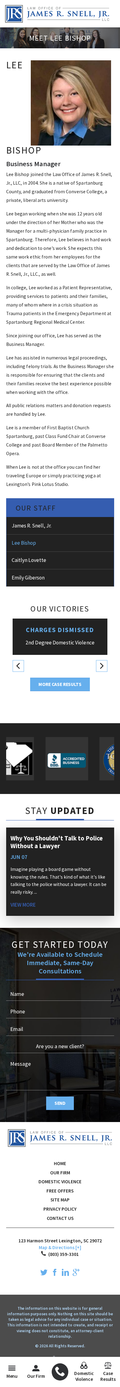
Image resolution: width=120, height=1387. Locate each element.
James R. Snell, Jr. (31, 525)
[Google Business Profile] (76, 1273)
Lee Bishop (24, 542)
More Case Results (59, 684)
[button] (18, 666)
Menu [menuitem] (12, 1376)
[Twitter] (43, 1273)
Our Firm (60, 1173)
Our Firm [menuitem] (36, 1376)
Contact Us (60, 1218)
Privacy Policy (60, 1209)
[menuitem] (60, 1372)
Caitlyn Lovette (29, 560)
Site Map (60, 1200)
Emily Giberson (28, 577)
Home (60, 1163)
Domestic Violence (60, 1182)
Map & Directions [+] (60, 1247)
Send (60, 1103)
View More (23, 904)
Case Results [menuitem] (108, 1376)
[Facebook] (54, 1273)
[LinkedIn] (65, 1273)
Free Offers (60, 1191)
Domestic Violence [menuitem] (84, 1376)
